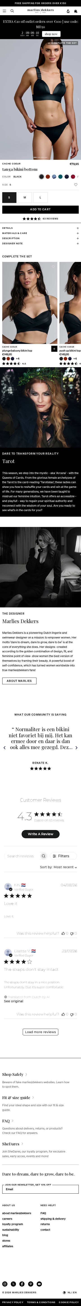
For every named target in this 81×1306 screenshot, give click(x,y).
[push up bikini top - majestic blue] (70, 358)
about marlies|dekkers (16, 1213)
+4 (18, 359)
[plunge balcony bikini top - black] (4, 358)
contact (45, 1229)
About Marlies (19, 680)
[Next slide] (78, 99)
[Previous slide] (4, 302)
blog (5, 1235)
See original (13, 1001)
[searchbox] (21, 856)
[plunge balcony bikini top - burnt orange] (8, 358)
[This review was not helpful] (71, 933)
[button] (35, 157)
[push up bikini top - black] (61, 358)
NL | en (72, 1292)
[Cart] (76, 11)
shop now (51, 34)
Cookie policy (69, 1302)
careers (7, 1218)
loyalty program (12, 1224)
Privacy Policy (12, 1302)
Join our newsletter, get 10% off (28, 1184)
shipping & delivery (53, 1218)
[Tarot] (40, 407)
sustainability (10, 1229)
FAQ (43, 1213)
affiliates (7, 1246)
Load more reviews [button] (40, 1032)
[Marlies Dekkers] (40, 567)
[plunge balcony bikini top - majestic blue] (12, 358)
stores (6, 1240)
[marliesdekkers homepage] (40, 10)
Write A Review (40, 834)
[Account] (68, 11)
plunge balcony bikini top (17, 351)
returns (45, 1224)
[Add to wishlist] (76, 185)
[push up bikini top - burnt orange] (65, 358)
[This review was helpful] (63, 933)
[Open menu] (4, 10)
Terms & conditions (41, 1302)
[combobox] (57, 867)
